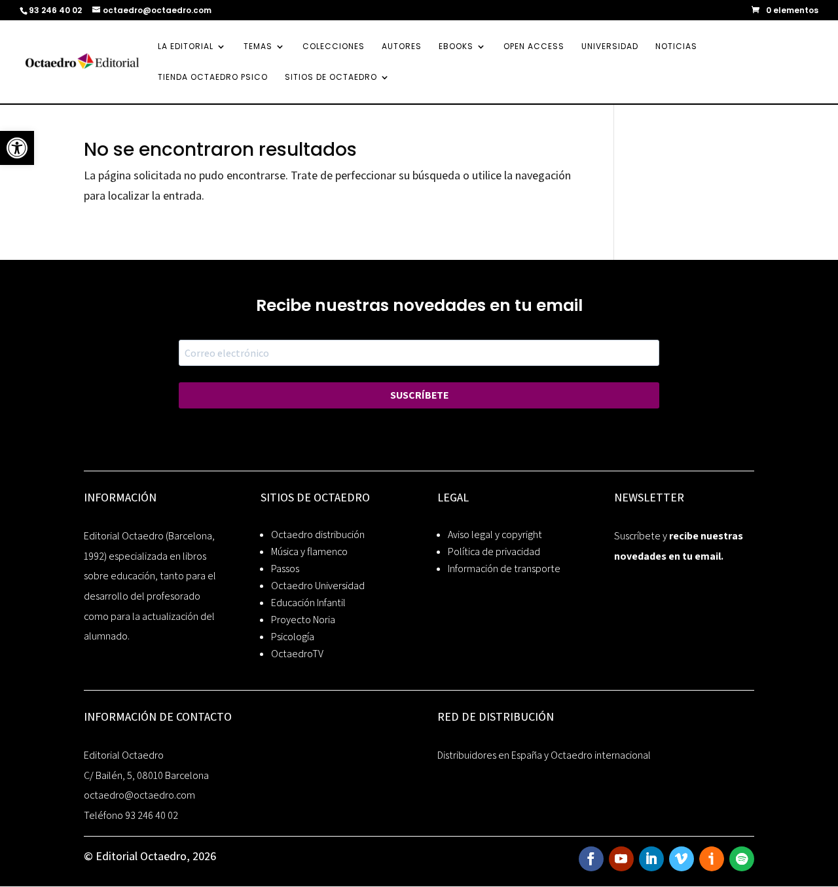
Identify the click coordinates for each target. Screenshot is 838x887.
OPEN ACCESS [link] (533, 47)
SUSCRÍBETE (419, 395)
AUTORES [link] (402, 47)
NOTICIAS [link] (676, 47)
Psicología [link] (292, 636)
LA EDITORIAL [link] (185, 47)
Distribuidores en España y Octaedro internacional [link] (544, 755)
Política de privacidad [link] (494, 551)
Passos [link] (285, 568)
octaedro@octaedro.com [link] (139, 795)
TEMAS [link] (258, 47)
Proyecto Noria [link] (303, 619)
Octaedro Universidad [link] (318, 585)
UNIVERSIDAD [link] (609, 47)
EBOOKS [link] (456, 47)
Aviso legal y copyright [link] (495, 534)
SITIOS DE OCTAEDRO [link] (331, 77)
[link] (17, 148)
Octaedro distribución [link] (318, 534)
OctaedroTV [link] (297, 654)
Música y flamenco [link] (309, 551)
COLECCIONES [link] (333, 47)
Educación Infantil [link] (308, 602)
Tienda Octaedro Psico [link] (213, 77)
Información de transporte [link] (504, 568)
